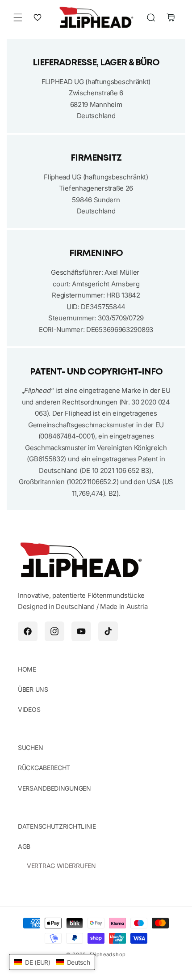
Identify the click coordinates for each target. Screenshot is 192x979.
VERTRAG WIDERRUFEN (61, 865)
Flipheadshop (108, 954)
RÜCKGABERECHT (44, 767)
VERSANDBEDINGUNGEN (54, 788)
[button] (18, 17)
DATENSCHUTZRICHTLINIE (57, 826)
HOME (27, 669)
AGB (24, 846)
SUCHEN (30, 747)
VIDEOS (29, 709)
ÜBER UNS (33, 689)
